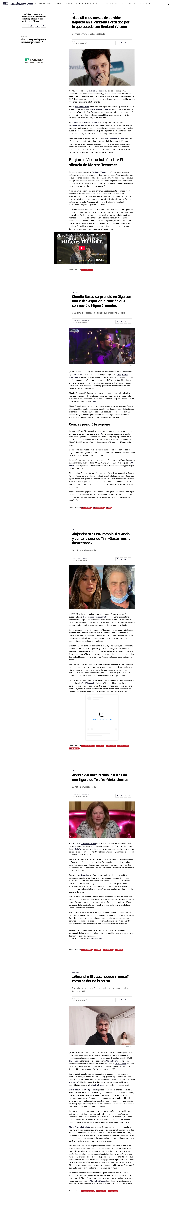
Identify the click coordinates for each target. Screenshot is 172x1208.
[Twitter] (31, 26)
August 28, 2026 (96, 939)
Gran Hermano (108, 950)
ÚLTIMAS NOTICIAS (43, 4)
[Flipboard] (37, 26)
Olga (119, 374)
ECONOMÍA (67, 4)
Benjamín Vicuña (88, 270)
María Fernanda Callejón (79, 1127)
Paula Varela (111, 746)
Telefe (78, 849)
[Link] (125, 43)
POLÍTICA (57, 4)
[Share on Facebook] (117, 43)
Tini (77, 1114)
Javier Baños (74, 1061)
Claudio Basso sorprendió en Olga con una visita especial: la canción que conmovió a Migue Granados (34, 41)
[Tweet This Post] (121, 43)
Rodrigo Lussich (124, 746)
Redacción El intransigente (81, 42)
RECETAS (147, 4)
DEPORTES (97, 4)
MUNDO (88, 4)
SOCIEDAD (78, 4)
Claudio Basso (87, 507)
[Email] (43, 26)
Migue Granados (99, 507)
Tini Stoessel (88, 617)
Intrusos (101, 746)
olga (109, 507)
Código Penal (91, 1090)
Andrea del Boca (88, 844)
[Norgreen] (34, 60)
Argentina (73, 1082)
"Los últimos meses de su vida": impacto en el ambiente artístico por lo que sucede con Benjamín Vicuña (34, 17)
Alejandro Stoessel (104, 617)
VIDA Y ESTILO (135, 4)
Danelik (84, 875)
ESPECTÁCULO (111, 4)
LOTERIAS (123, 4)
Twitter (119, 950)
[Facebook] (25, 26)
